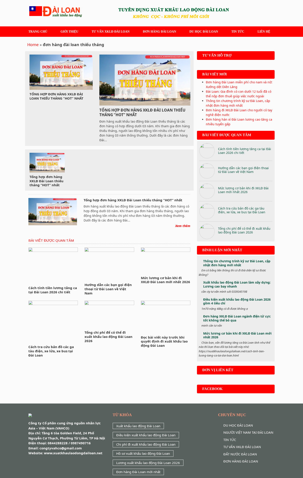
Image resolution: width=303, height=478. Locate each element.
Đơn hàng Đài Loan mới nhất (138, 472)
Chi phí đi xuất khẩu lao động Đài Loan (145, 444)
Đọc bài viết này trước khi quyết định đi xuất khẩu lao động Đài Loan (164, 341)
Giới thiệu (69, 31)
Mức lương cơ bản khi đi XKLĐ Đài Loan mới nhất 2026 (165, 280)
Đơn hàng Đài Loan (159, 31)
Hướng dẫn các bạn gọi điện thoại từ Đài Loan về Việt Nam (108, 288)
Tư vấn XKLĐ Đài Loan (111, 31)
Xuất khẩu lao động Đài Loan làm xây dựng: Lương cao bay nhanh (237, 284)
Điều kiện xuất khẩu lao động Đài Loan (145, 435)
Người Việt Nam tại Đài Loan (248, 432)
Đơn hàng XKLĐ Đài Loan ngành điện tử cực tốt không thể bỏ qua (237, 318)
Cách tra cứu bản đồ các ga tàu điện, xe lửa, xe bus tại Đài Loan (51, 351)
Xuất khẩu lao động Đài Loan (138, 426)
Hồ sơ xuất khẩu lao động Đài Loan (143, 453)
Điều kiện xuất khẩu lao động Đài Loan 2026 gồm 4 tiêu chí (237, 301)
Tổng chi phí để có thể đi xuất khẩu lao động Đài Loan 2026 (108, 336)
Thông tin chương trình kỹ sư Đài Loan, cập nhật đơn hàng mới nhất (236, 263)
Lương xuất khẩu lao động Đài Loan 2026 (148, 462)
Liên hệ (264, 31)
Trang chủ (37, 31)
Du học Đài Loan (203, 31)
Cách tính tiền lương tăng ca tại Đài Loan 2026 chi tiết (52, 290)
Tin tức (237, 31)
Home (33, 44)
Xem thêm (182, 226)
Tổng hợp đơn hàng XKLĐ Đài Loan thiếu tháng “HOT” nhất (56, 96)
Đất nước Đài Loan (240, 454)
